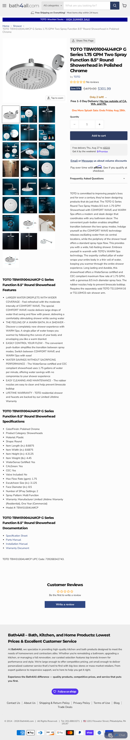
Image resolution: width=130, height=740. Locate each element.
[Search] (114, 6)
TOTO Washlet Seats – (65, 19)
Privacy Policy (81, 703)
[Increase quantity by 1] (99, 124)
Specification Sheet (16, 535)
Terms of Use (102, 703)
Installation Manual (17, 544)
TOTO (77, 76)
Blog (117, 703)
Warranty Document (17, 548)
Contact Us (13, 703)
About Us (30, 703)
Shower (17, 26)
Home (6, 26)
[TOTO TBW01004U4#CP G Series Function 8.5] (10, 114)
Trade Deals (65, 707)
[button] (78, 82)
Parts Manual (13, 539)
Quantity (74, 117)
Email (74, 161)
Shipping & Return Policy (54, 703)
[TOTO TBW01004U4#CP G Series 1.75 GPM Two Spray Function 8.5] (28, 114)
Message (87, 161)
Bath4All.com (27, 721)
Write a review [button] (65, 604)
